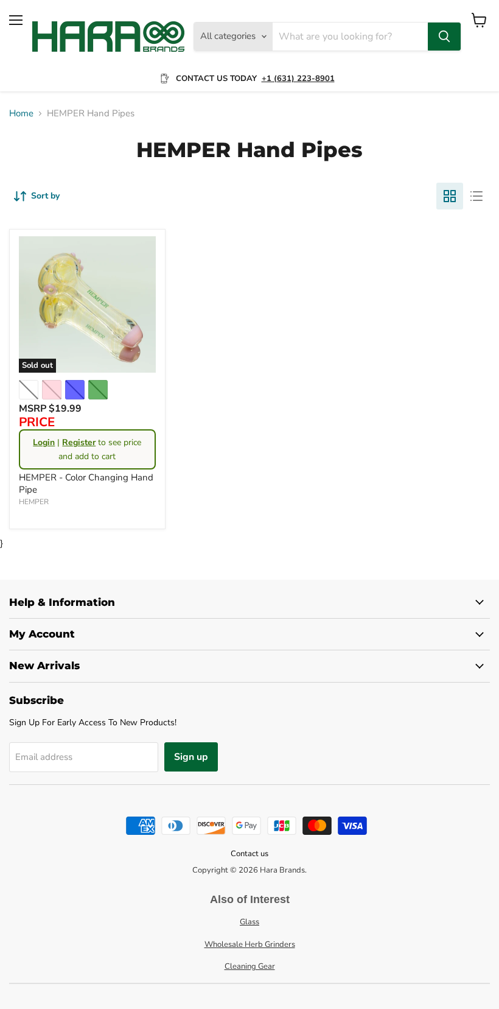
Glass (249, 921)
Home (21, 113)
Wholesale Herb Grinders (249, 944)
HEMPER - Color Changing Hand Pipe (86, 483)
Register (79, 442)
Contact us (249, 853)
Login (44, 442)
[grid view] (449, 196)
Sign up (191, 757)
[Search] (444, 37)
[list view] (476, 196)
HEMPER (34, 502)
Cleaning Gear (250, 966)
